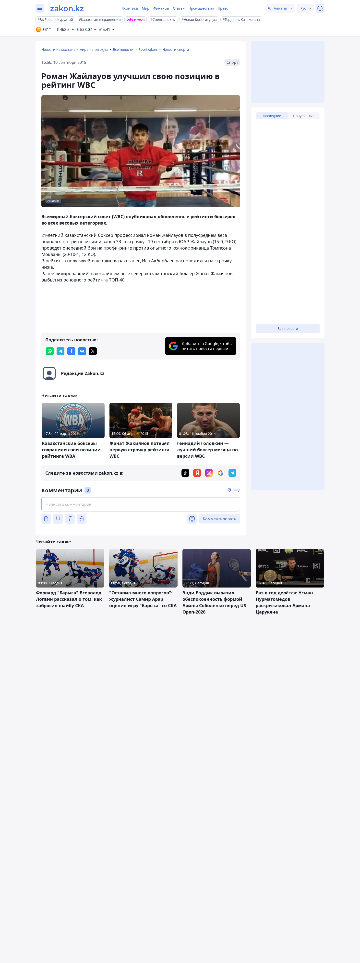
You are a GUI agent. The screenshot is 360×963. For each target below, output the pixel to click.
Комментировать (219, 519)
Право (223, 8)
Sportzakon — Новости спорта (164, 49)
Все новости (123, 49)
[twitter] (92, 351)
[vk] (82, 351)
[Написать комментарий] (140, 504)
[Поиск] (320, 8)
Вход (236, 489)
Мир (145, 8)
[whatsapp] (49, 351)
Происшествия (201, 8)
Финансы (161, 8)
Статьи (179, 8)
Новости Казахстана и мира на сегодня (74, 49)
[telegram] (60, 351)
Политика (130, 8)
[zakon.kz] (67, 8)
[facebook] (71, 351)
